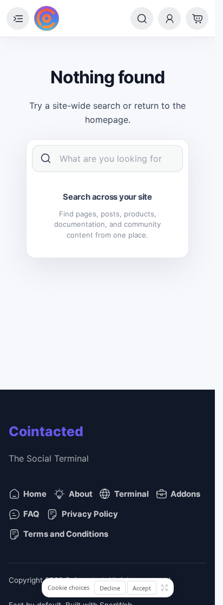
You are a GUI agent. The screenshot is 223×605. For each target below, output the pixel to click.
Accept (142, 588)
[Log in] (169, 18)
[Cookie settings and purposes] (164, 587)
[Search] (141, 18)
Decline (110, 588)
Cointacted (46, 431)
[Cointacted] (46, 18)
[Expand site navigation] (17, 18)
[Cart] (197, 18)
